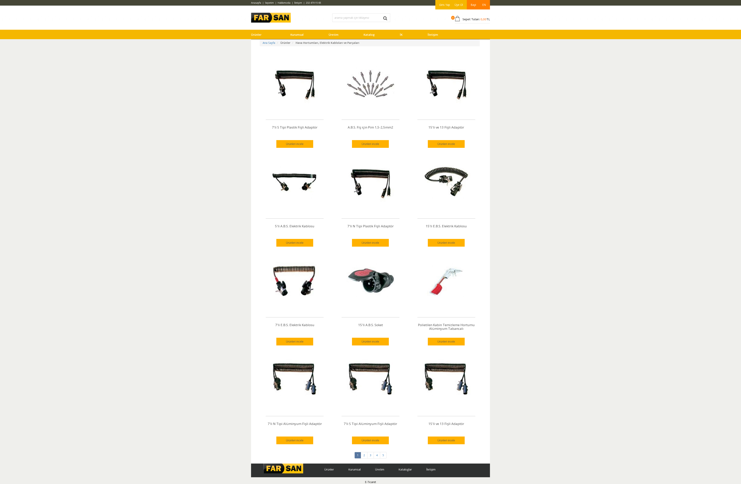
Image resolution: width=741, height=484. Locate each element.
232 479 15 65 (313, 2)
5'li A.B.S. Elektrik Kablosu (294, 226)
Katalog (369, 34)
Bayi (473, 5)
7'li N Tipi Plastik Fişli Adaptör (370, 226)
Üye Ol (459, 5)
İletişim (298, 2)
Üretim (333, 34)
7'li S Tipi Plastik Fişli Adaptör (294, 127)
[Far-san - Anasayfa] (271, 17)
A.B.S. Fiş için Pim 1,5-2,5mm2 (370, 127)
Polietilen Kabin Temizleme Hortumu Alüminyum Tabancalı (446, 327)
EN (484, 5)
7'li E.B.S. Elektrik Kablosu (294, 325)
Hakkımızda (284, 2)
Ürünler (256, 34)
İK (401, 34)
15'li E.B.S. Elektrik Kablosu (446, 226)
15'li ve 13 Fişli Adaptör (446, 127)
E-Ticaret (370, 482)
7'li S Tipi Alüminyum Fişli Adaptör (370, 423)
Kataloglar (405, 469)
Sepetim (269, 2)
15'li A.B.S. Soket (370, 325)
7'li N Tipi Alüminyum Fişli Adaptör (295, 423)
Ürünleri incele (295, 144)
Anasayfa (256, 2)
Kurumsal (297, 34)
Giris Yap (444, 5)
